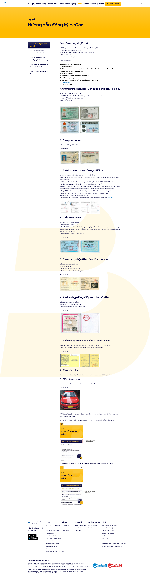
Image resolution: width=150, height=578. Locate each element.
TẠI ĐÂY (110, 197)
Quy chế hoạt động (50, 546)
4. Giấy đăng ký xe (66, 73)
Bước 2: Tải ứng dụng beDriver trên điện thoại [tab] (38, 52)
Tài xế (79, 3)
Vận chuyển (78, 528)
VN (141, 3)
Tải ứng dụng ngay (113, 3)
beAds (90, 528)
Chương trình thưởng (108, 530)
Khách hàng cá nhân (44, 4)
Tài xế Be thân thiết (107, 541)
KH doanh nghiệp (94, 522)
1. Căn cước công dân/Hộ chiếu (70, 64)
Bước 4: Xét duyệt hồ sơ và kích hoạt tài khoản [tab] (39, 66)
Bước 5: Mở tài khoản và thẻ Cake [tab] (39, 73)
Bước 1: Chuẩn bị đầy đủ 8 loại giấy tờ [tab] (38, 45)
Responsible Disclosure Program (54, 551)
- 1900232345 (49, 528)
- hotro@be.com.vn (51, 533)
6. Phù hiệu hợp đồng (67, 78)
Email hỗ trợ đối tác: (51, 535)
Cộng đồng (105, 538)
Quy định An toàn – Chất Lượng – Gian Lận (114, 543)
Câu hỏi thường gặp (51, 541)
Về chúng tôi (65, 525)
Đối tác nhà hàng (90, 4)
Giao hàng (78, 530)
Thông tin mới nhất (80, 525)
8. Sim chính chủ (65, 82)
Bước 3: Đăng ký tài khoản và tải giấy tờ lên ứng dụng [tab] (39, 59)
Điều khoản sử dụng (50, 549)
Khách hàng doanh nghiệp (65, 4)
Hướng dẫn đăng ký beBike (109, 525)
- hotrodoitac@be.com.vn (52, 538)
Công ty (31, 4)
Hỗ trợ (101, 4)
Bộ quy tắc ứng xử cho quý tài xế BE (112, 546)
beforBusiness (92, 525)
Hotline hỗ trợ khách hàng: (52, 525)
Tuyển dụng (65, 530)
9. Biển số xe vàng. (66, 84)
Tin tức (64, 528)
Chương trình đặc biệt (108, 533)
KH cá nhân (79, 522)
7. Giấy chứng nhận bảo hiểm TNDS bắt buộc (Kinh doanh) (80, 80)
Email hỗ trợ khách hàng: (52, 530)
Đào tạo (104, 535)
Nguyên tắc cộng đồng (52, 543)
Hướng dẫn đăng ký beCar (109, 528)
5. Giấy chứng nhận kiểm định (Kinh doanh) (74, 75)
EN (145, 3)
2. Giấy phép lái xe (66, 66)
